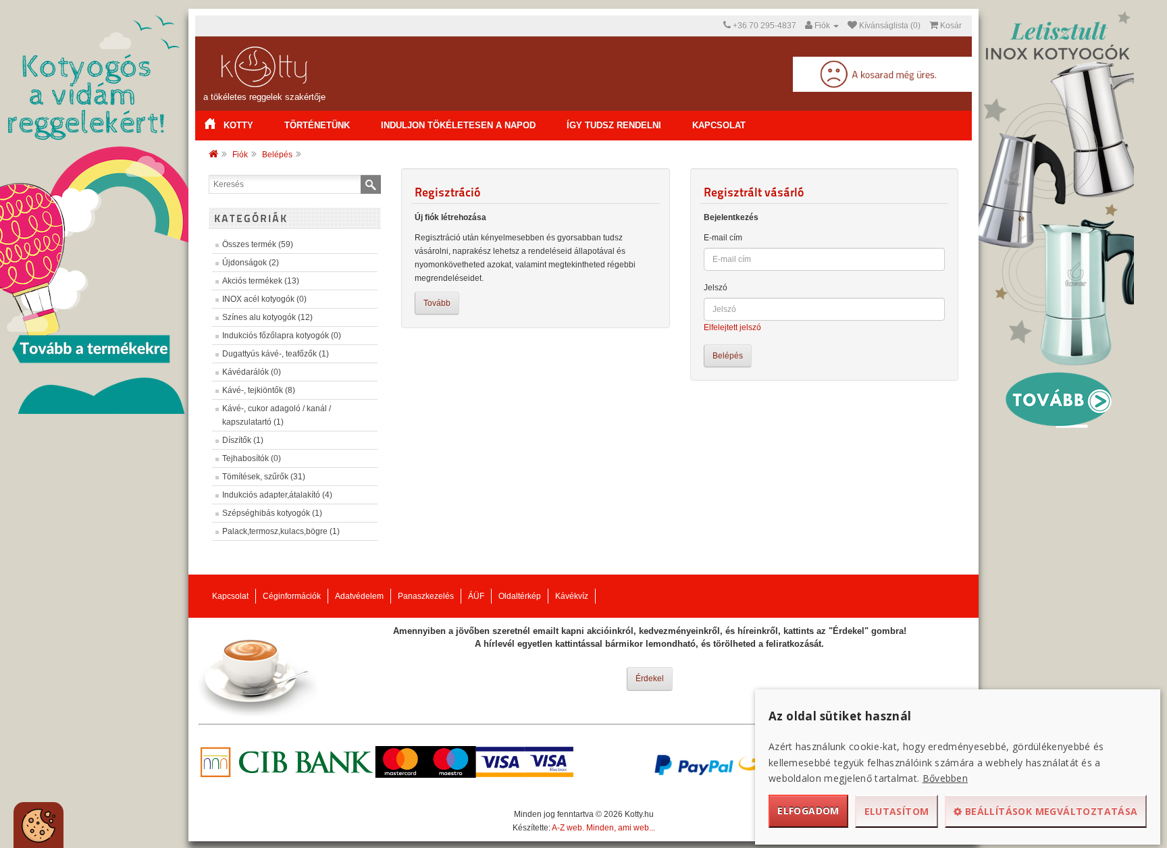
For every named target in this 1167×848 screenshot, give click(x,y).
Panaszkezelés (426, 596)
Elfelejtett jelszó (732, 327)
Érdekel (650, 678)
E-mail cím (723, 237)
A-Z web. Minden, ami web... (603, 827)
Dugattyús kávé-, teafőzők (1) (275, 354)
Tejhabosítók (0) (251, 458)
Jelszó (715, 287)
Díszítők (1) (242, 440)
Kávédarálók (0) (251, 372)
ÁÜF (476, 596)
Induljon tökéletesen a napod (458, 125)
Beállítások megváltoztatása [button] (1050, 811)
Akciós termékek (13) (260, 281)
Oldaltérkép (519, 596)
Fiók (240, 154)
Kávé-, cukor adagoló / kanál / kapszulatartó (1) (276, 415)
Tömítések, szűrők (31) (263, 476)
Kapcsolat (719, 125)
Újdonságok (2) (250, 262)
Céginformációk (292, 596)
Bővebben (945, 778)
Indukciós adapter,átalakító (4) (277, 495)
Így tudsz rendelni (614, 125)
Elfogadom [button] (808, 810)
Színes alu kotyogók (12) (267, 317)
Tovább (436, 303)
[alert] (38, 825)
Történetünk (317, 125)
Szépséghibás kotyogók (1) (272, 513)
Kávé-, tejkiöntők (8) (258, 390)
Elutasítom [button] (896, 811)
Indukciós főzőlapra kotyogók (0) (281, 335)
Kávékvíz (571, 596)
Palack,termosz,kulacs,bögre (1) (281, 531)
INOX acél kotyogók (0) (264, 299)
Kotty (238, 125)
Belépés (277, 154)
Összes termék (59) (257, 244)
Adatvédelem (359, 596)
